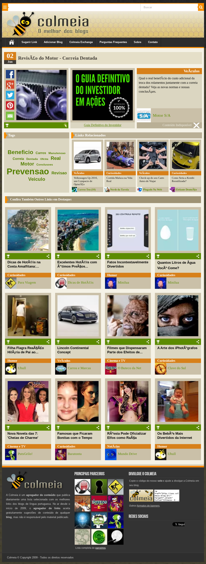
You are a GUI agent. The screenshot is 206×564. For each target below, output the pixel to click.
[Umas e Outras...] (82, 543)
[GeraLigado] (99, 527)
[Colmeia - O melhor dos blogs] (21, 36)
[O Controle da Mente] (82, 527)
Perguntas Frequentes (113, 42)
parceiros (100, 548)
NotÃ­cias (113, 446)
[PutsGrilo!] (116, 527)
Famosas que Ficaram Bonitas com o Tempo (74, 435)
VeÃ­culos (63, 360)
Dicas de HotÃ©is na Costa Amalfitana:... (23, 264)
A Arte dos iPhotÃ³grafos (177, 348)
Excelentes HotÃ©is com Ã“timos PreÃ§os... (77, 264)
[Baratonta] (116, 510)
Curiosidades (16, 275)
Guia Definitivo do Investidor (102, 125)
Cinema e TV (116, 360)
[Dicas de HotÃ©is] (82, 493)
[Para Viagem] (116, 493)
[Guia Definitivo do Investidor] (102, 119)
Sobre (137, 42)
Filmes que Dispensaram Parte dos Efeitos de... (127, 350)
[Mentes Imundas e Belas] (116, 543)
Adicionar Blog (53, 42)
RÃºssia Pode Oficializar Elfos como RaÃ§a (126, 435)
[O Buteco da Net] (99, 510)
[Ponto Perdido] (99, 493)
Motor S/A (161, 115)
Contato (153, 42)
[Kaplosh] (82, 510)
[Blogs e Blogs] (99, 543)
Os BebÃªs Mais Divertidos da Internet (174, 435)
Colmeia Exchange (81, 42)
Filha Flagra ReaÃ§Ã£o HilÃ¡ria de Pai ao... (25, 350)
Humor (112, 275)
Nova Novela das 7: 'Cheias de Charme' (22, 435)
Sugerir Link (29, 42)
